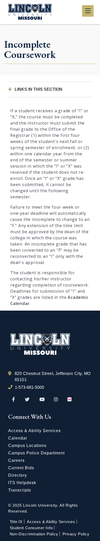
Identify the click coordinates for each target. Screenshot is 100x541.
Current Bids (21, 468)
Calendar (17, 438)
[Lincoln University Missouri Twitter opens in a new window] (27, 399)
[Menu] (88, 11)
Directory (17, 475)
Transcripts (19, 490)
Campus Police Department (36, 453)
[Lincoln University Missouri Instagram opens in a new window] (56, 399)
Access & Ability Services (34, 430)
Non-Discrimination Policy (34, 534)
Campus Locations (27, 445)
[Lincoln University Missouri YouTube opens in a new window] (42, 399)
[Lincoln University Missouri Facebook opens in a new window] (13, 399)
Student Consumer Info (31, 528)
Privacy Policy (76, 534)
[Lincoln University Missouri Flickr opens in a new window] (69, 399)
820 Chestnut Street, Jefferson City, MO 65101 (53, 376)
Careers (16, 460)
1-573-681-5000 (29, 387)
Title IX (16, 521)
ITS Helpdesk (22, 483)
